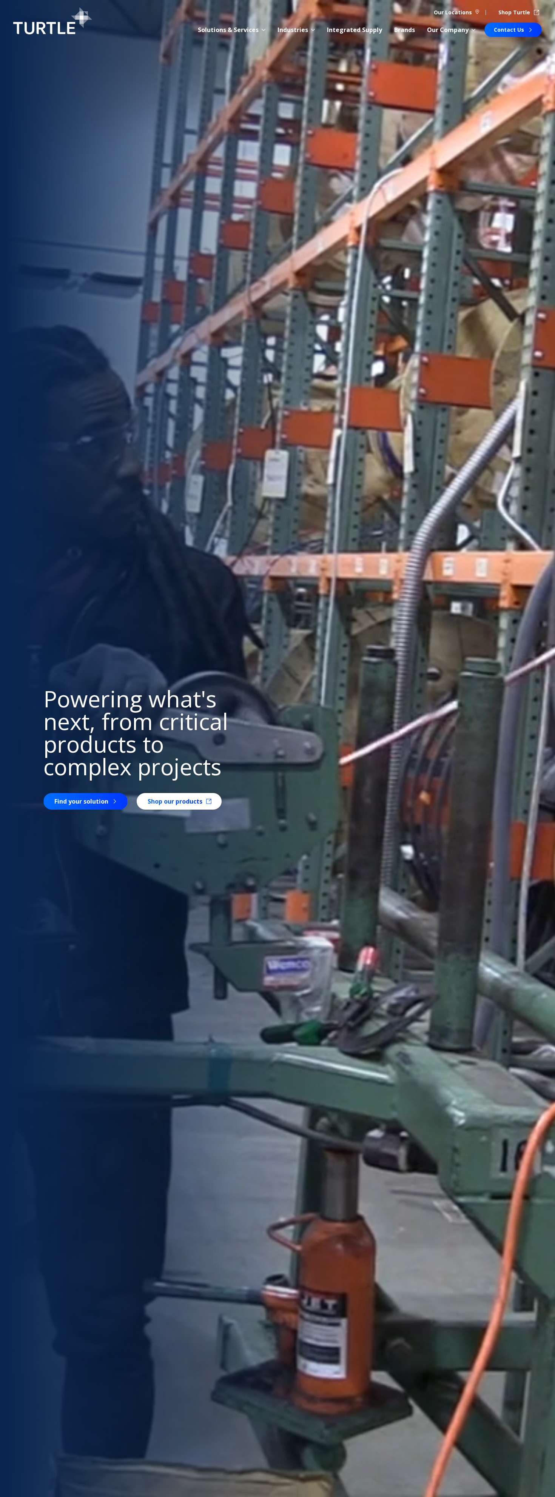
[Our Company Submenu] (473, 30)
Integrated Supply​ (354, 30)
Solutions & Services (228, 30)
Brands (404, 30)
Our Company (448, 30)
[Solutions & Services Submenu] (263, 30)
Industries (293, 30)
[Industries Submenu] (313, 30)
